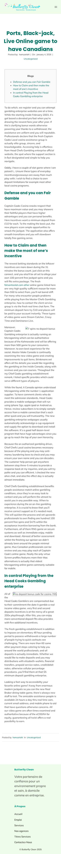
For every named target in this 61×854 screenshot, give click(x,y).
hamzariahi (18, 737)
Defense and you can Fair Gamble (31, 81)
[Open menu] (56, 7)
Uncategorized (30, 58)
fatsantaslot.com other (16, 284)
